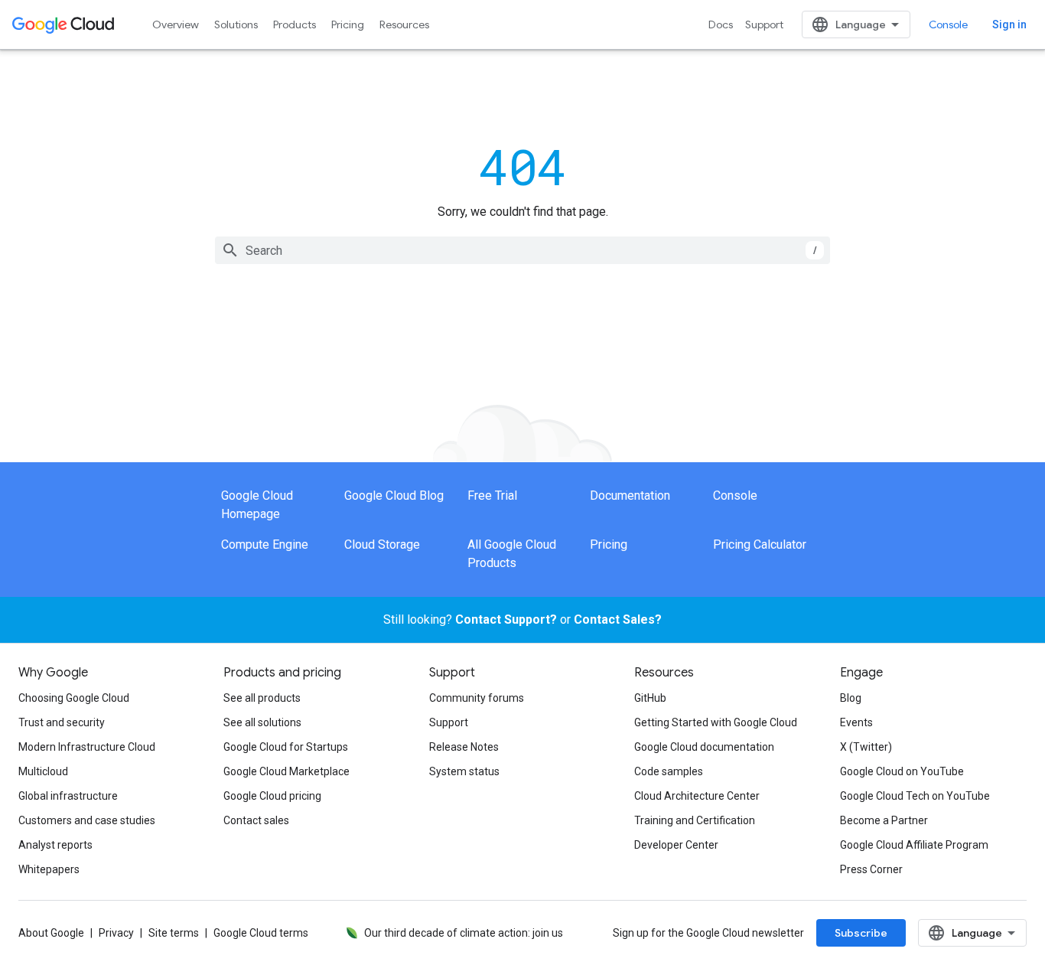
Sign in (1009, 24)
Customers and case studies (86, 820)
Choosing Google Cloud (73, 698)
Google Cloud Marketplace (286, 771)
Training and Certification (694, 820)
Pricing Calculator (759, 544)
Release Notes (464, 747)
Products (294, 24)
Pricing (347, 24)
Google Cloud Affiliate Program (914, 845)
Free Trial (492, 495)
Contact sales (256, 820)
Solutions (236, 24)
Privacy (116, 933)
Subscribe (861, 933)
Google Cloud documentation (704, 747)
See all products (262, 698)
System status (464, 771)
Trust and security (61, 722)
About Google (51, 933)
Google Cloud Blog (394, 495)
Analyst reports (55, 845)
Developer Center (676, 845)
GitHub (650, 698)
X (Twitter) (866, 747)
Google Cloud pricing (272, 796)
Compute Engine (264, 544)
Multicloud (43, 771)
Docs (720, 24)
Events (856, 722)
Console (948, 24)
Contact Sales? (618, 619)
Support (764, 24)
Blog (850, 698)
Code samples (668, 771)
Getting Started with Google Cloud (715, 722)
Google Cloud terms (260, 933)
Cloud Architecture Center (697, 796)
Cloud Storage (382, 544)
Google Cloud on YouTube (902, 771)
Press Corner (871, 869)
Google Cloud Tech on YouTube (915, 796)
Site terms (173, 933)
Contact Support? (506, 619)
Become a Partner (884, 820)
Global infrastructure (68, 796)
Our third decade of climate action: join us (463, 933)
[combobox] (522, 250)
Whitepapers (49, 869)
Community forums (476, 698)
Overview (175, 24)
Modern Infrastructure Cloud (86, 747)
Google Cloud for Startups (285, 747)
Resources (404, 24)
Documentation (630, 495)
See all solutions (262, 722)
